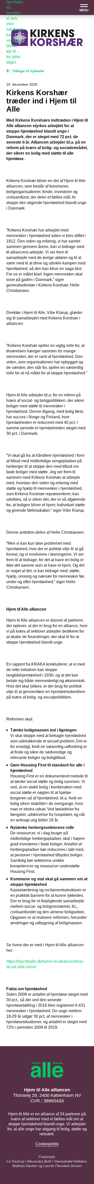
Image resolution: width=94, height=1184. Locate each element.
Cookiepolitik (47, 1144)
